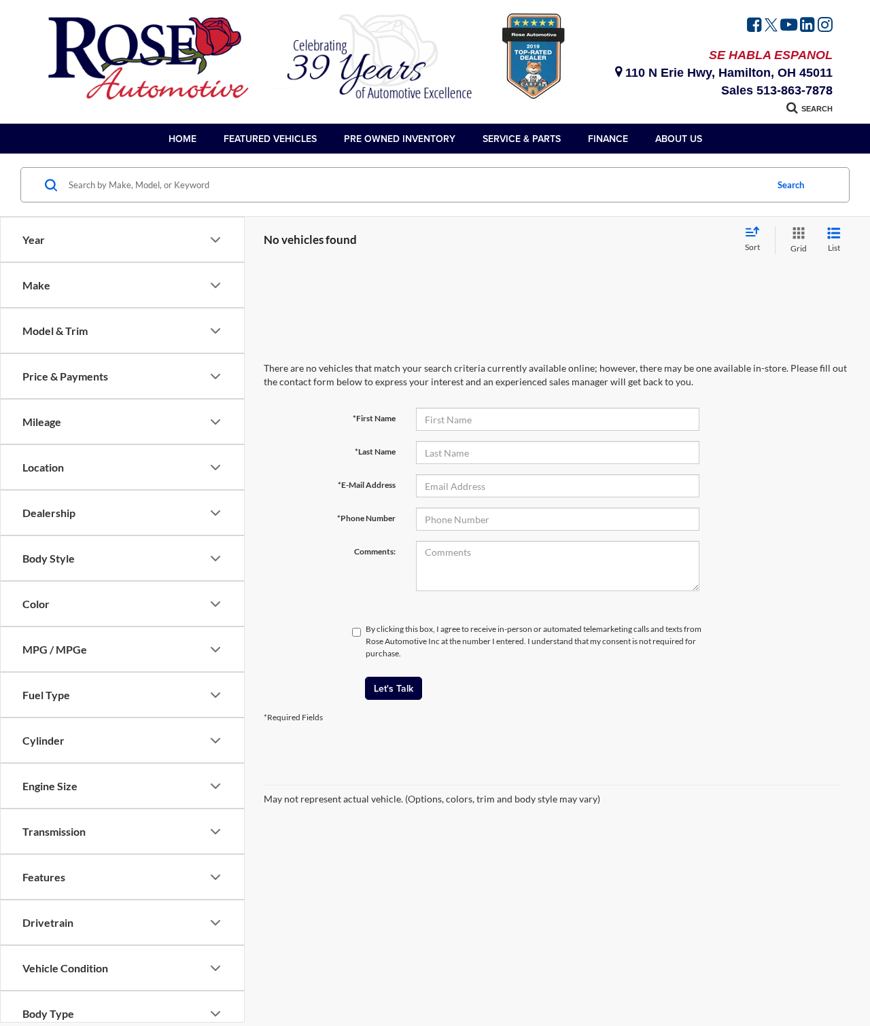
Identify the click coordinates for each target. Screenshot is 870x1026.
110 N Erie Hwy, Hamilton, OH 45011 (727, 72)
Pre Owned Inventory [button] (399, 138)
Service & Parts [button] (522, 138)
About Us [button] (678, 138)
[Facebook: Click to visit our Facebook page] (754, 26)
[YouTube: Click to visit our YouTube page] (788, 26)
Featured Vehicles (270, 138)
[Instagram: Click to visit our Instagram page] (825, 26)
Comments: (375, 551)
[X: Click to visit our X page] (771, 26)
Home (182, 138)
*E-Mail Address (367, 485)
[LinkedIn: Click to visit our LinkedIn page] (807, 26)
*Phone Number (366, 518)
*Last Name (375, 451)
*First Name (374, 418)
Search (791, 184)
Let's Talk (393, 688)
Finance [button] (608, 138)
